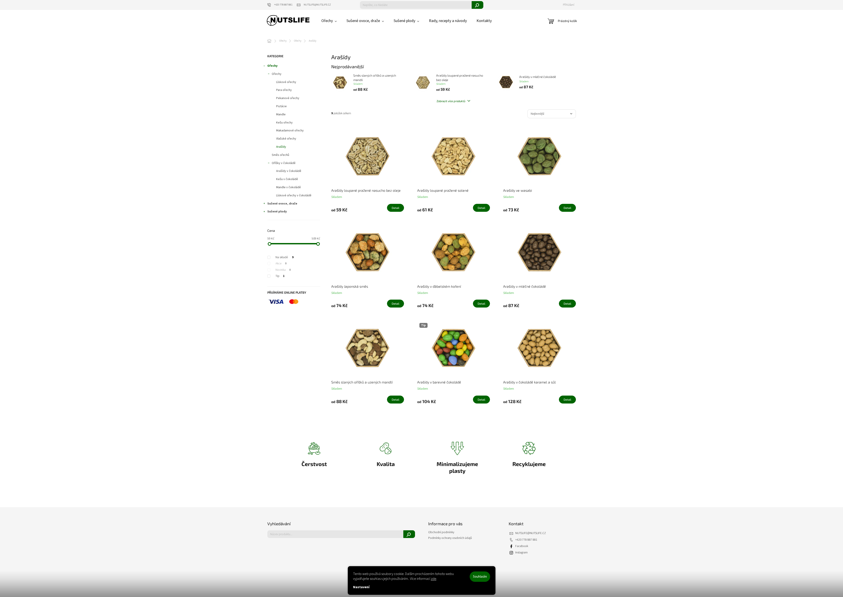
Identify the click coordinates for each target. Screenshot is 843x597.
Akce (281, 263)
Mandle (281, 114)
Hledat (477, 5)
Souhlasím (480, 576)
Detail (395, 208)
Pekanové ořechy (287, 98)
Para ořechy (284, 90)
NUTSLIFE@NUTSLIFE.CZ (530, 533)
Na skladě (284, 257)
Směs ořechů (280, 155)
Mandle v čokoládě (288, 187)
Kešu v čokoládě (287, 179)
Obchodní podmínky (441, 532)
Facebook (521, 546)
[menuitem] (329, 21)
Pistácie (281, 106)
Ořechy (272, 66)
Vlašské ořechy (286, 138)
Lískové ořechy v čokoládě (293, 195)
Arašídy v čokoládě (288, 171)
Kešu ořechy (284, 122)
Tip (280, 276)
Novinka (283, 270)
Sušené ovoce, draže (282, 203)
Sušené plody (277, 211)
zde (433, 578)
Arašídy (281, 147)
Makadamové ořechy (290, 130)
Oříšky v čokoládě (284, 163)
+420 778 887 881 (526, 540)
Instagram (521, 553)
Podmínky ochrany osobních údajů (450, 538)
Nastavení (361, 587)
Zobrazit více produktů (451, 101)
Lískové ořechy (286, 82)
